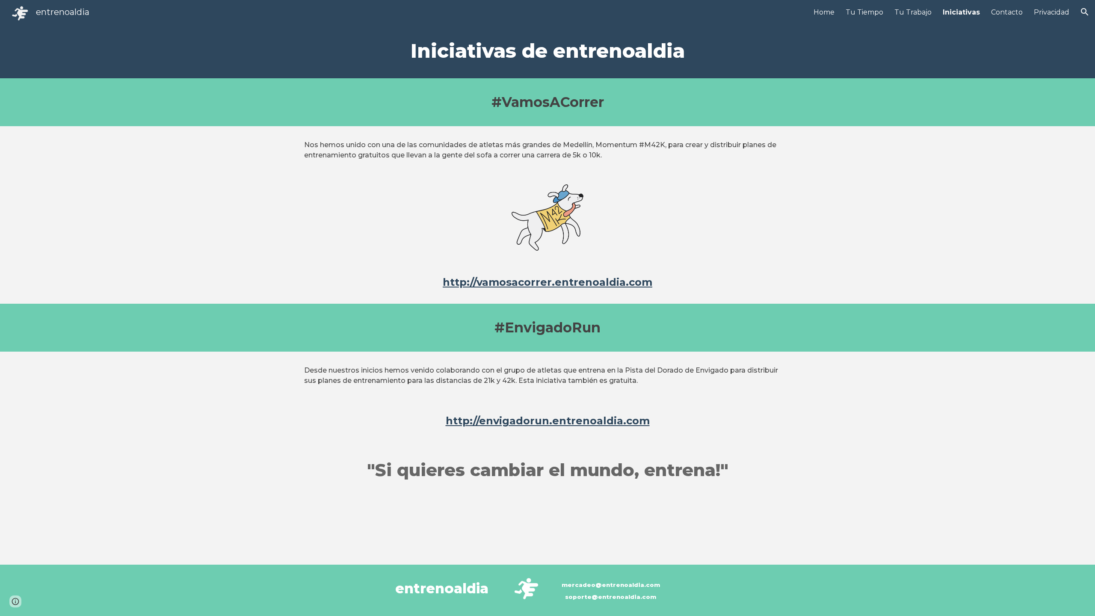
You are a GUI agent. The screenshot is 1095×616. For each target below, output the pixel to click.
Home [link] (824, 12)
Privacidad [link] (1051, 12)
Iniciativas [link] (961, 12)
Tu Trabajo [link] (913, 12)
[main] (547, 51)
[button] (1084, 12)
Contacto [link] (1007, 12)
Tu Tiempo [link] (864, 12)
